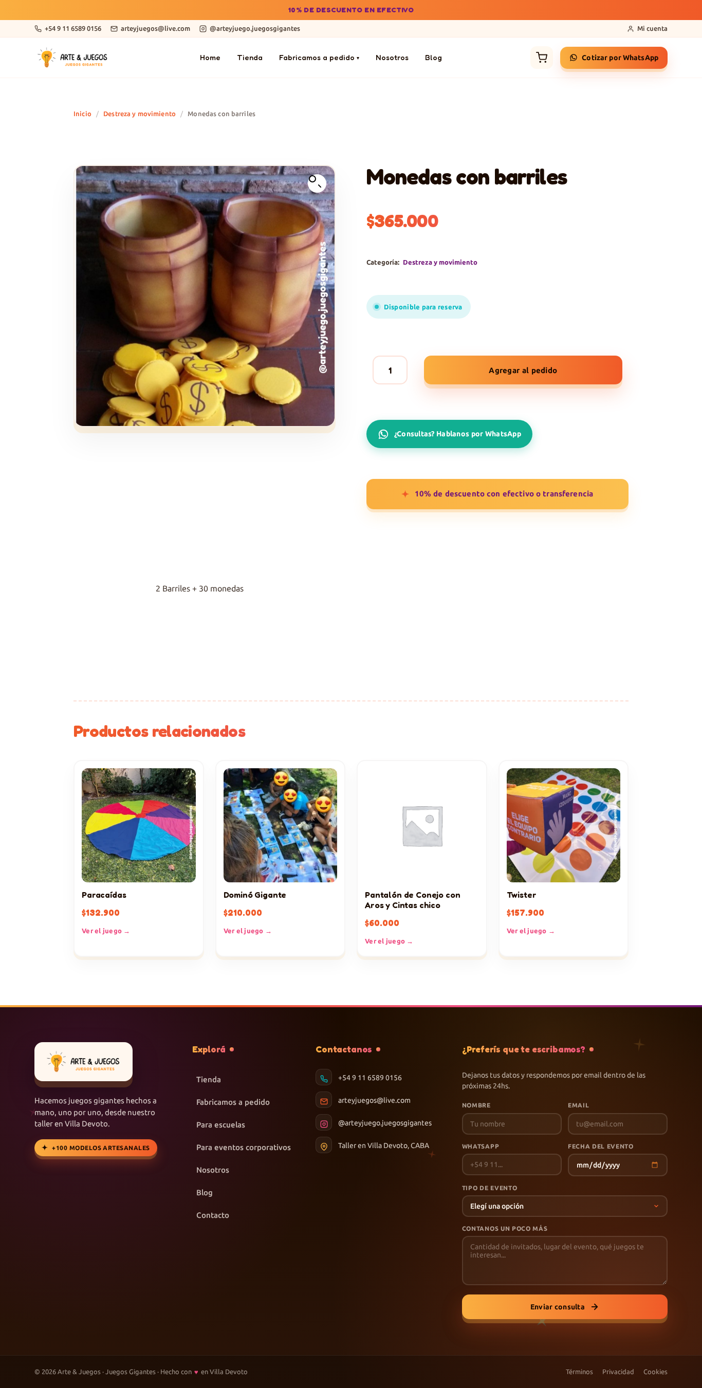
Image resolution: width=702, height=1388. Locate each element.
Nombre (476, 1105)
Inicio (82, 113)
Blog (433, 57)
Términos (579, 1371)
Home (210, 57)
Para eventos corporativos (243, 1147)
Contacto (212, 1215)
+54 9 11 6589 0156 (370, 1078)
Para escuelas (220, 1124)
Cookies (655, 1371)
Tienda (250, 57)
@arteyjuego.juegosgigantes (385, 1123)
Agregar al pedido (523, 370)
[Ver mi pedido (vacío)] (541, 57)
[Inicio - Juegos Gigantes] (72, 57)
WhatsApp (481, 1146)
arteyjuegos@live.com (374, 1100)
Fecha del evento (601, 1146)
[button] (317, 183)
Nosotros (392, 57)
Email (578, 1105)
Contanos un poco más (505, 1228)
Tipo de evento (490, 1188)
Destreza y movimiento (139, 113)
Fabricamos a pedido (319, 57)
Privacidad (618, 1371)
